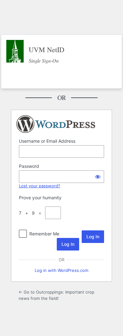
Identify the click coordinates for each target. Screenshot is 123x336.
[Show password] (97, 176)
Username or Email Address (47, 141)
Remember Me (44, 233)
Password (29, 166)
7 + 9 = (31, 213)
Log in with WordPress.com (61, 270)
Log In (68, 244)
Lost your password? (39, 185)
